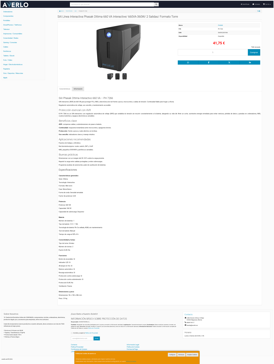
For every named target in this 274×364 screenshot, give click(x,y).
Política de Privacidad (93, 328)
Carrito (267, 4)
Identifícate (245, 4)
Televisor (6, 29)
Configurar (172, 354)
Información (78, 89)
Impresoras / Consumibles (12, 34)
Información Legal (133, 345)
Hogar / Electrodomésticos (12, 64)
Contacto (257, 4)
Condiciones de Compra (79, 349)
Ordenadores (7, 12)
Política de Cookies (131, 361)
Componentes (8, 16)
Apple (5, 78)
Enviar (96, 338)
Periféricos (7, 51)
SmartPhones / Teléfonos (12, 25)
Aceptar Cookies (192, 354)
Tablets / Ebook (8, 56)
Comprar (254, 52)
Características (64, 89)
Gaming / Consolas (10, 42)
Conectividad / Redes (10, 38)
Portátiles (6, 20)
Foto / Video (7, 60)
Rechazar (181, 354)
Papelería (6, 69)
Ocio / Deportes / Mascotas (13, 73)
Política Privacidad (77, 347)
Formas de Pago (132, 349)
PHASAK (220, 25)
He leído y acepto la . (85, 333)
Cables (5, 47)
